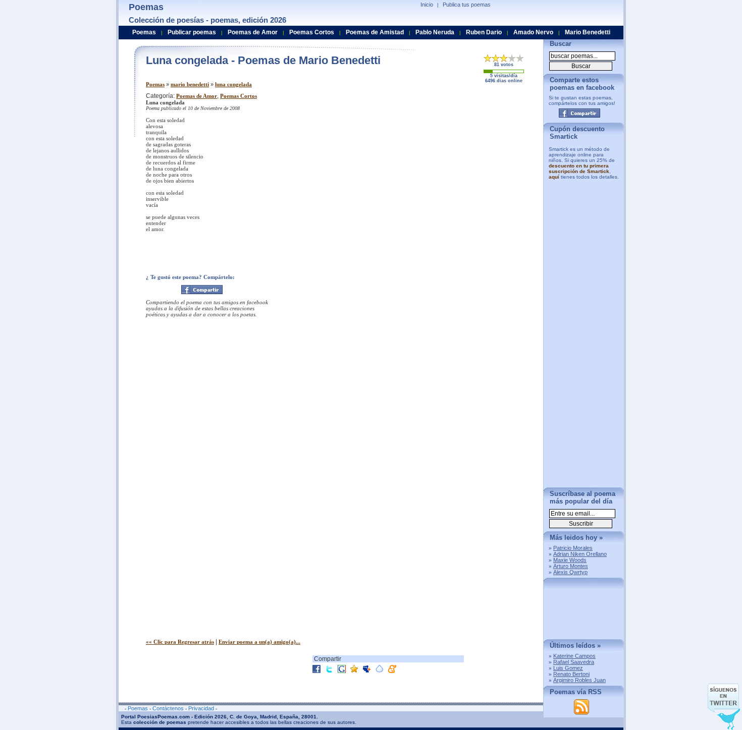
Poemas (155, 84)
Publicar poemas (192, 32)
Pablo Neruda (434, 32)
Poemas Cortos (238, 96)
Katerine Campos (574, 656)
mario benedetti (190, 84)
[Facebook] (202, 289)
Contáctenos (168, 708)
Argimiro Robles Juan (579, 680)
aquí (554, 177)
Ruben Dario (484, 32)
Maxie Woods (570, 560)
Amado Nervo (533, 32)
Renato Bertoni (571, 674)
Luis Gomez (568, 668)
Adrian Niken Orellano (580, 554)
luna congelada (233, 84)
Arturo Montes (570, 566)
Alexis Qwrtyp (570, 572)
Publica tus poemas (467, 5)
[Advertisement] (451, 163)
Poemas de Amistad (375, 32)
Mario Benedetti (587, 32)
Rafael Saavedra (573, 662)
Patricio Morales (573, 548)
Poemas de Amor (196, 96)
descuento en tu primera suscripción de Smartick (579, 168)
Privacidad (201, 708)
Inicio (426, 5)
